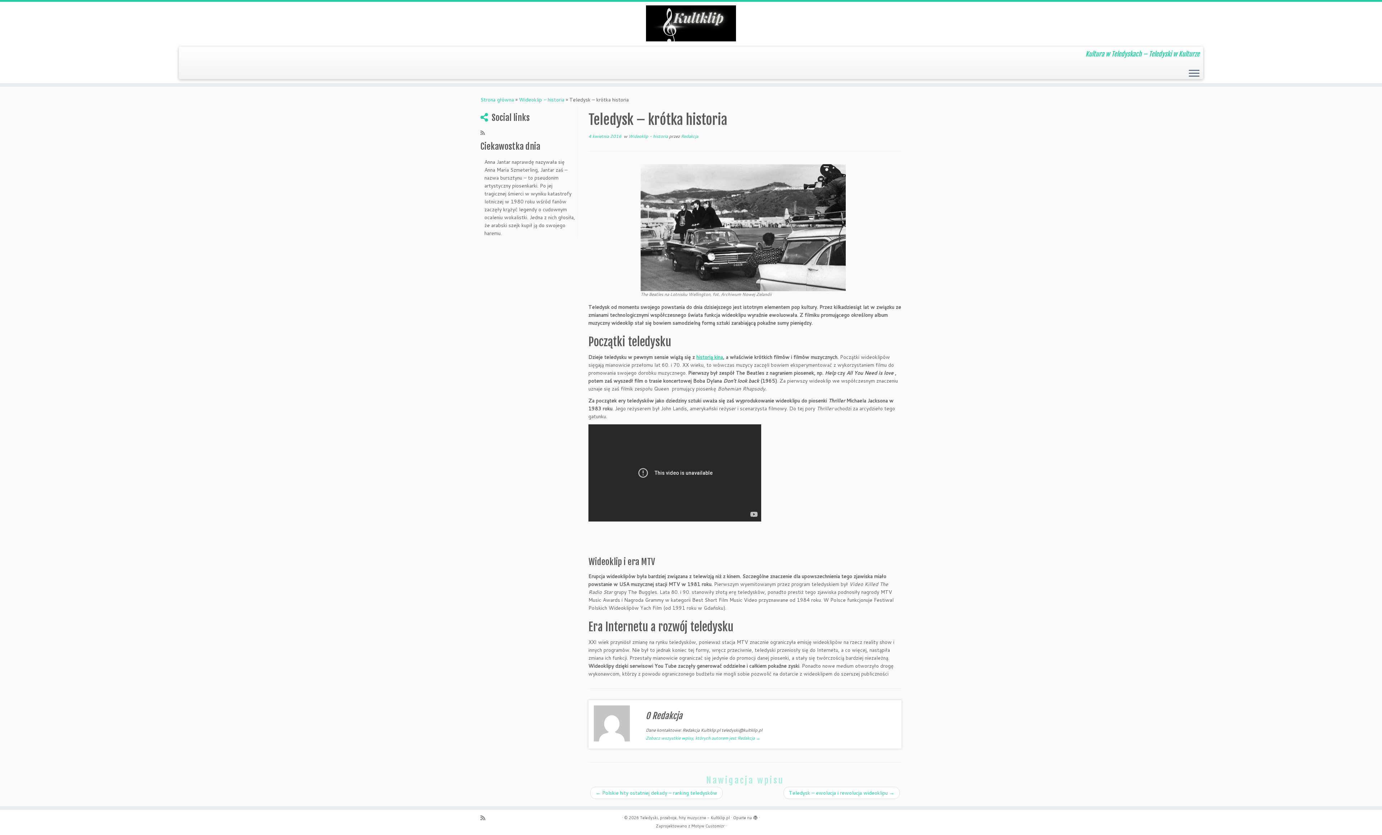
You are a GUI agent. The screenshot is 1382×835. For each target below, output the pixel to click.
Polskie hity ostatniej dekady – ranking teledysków (656, 792)
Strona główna (497, 99)
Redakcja (689, 136)
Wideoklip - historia (541, 99)
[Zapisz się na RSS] (484, 133)
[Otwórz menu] (1194, 73)
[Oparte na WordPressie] (755, 816)
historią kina (709, 357)
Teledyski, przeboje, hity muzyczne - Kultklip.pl (685, 818)
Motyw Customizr (707, 826)
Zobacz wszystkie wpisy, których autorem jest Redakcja (703, 738)
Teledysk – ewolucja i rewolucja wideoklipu (841, 792)
